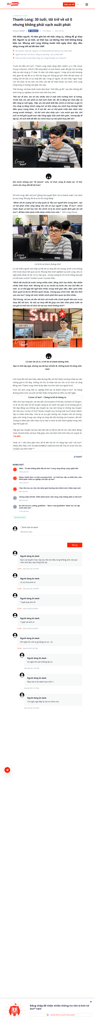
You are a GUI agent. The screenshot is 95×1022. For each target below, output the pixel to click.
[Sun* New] (13, 4)
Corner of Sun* (20, 16)
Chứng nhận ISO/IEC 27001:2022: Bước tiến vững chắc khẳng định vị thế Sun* (50, 497)
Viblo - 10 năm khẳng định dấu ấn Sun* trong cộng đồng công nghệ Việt (48, 468)
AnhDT (22, 31)
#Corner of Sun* (20, 517)
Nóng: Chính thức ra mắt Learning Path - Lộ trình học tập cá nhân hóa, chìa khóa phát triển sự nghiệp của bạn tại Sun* (50, 478)
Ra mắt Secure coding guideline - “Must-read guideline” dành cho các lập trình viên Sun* (49, 507)
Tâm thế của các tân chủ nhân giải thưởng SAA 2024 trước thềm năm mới (50, 488)
